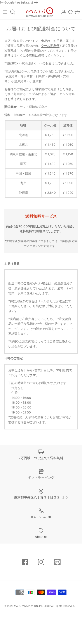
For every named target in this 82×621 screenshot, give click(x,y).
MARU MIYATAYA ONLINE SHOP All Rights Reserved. (44, 605)
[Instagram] (41, 562)
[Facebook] (25, 562)
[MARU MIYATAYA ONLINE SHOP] (39, 12)
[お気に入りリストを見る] (70, 12)
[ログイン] (62, 12)
